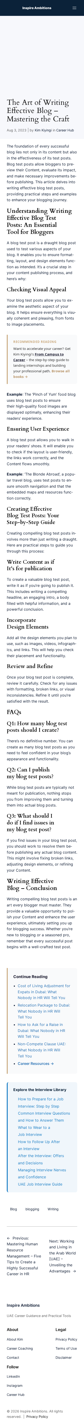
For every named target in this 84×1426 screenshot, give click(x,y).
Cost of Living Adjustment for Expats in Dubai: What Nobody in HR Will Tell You (44, 991)
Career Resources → (36, 1063)
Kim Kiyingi (43, 130)
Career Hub (65, 130)
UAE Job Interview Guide (40, 1184)
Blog (13, 1209)
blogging (32, 1209)
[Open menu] (74, 8)
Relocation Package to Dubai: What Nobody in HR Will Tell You (44, 1011)
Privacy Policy (37, 1417)
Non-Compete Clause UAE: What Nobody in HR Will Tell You (42, 1050)
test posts (34, 400)
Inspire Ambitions (36, 8)
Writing (53, 1209)
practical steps (36, 545)
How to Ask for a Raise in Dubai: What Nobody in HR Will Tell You (41, 1030)
